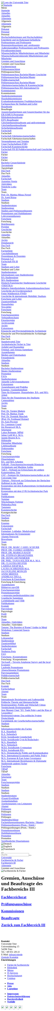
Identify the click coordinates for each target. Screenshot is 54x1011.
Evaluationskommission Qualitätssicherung (21, 101)
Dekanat (5, 29)
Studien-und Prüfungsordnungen (16, 210)
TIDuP (4, 769)
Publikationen (7, 496)
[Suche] (2, 852)
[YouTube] (12, 1008)
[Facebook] (3, 1008)
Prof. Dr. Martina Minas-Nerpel (16, 194)
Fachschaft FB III (9, 261)
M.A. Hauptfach (9, 742)
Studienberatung (9, 205)
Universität (6, 857)
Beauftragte (6, 106)
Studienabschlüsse (9, 819)
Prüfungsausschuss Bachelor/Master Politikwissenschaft (18, 78)
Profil (3, 614)
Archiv (4, 240)
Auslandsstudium (9, 801)
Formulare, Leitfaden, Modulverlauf (18, 531)
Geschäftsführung (9, 253)
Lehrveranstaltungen (11, 216)
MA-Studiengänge (10, 280)
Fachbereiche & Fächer (12, 860)
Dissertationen (8, 459)
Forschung (6, 219)
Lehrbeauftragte (8, 446)
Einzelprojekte (8, 320)
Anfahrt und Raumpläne (12, 347)
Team (3, 189)
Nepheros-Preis (8, 651)
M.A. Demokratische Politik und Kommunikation (24, 753)
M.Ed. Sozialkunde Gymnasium (16, 747)
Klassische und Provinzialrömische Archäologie (23, 331)
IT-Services (12, 973)
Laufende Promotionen (12, 667)
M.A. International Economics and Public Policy (24, 755)
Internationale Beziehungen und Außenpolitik (22, 699)
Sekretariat (6, 429)
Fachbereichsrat (8, 66)
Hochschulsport (14, 975)
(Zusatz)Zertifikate (10, 798)
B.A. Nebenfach (9, 734)
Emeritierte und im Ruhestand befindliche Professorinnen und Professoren (20, 41)
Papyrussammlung (10, 673)
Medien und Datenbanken (13, 355)
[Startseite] (14, 2)
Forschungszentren (10, 315)
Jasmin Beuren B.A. (10, 438)
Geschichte (6, 229)
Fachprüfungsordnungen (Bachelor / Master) (22, 822)
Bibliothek (12, 967)
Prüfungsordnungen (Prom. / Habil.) (18, 825)
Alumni (4, 691)
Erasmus (5, 523)
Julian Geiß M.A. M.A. (12, 435)
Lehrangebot (7, 638)
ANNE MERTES (9, 574)
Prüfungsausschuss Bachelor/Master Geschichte (23, 74)
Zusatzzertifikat (8, 643)
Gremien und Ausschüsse (13, 61)
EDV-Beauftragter (10, 120)
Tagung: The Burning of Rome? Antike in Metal (24, 627)
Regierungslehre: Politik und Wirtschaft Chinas (23, 705)
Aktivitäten (6, 184)
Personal (5, 32)
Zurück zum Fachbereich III (23, 925)
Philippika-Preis (8, 504)
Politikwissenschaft (10, 675)
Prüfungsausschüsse (10, 69)
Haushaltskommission (11, 98)
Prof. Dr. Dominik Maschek (14, 416)
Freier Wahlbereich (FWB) (14, 293)
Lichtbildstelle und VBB (12, 600)
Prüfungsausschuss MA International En (20, 88)
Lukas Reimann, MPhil (12, 432)
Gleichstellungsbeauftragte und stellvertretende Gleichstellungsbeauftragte (23, 124)
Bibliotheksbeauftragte (11, 117)
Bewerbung (6, 539)
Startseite (5, 10)
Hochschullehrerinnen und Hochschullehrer (21, 37)
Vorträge (5, 499)
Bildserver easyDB (10, 587)
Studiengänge (7, 208)
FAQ (3, 654)
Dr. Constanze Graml (11, 424)
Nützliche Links (8, 186)
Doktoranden (7, 448)
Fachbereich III (8, 863)
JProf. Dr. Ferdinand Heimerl (15, 419)
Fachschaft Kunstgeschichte (14, 146)
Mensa (10, 970)
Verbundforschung (10, 317)
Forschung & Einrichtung (13, 579)
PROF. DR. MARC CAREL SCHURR (20, 547)
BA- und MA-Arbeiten (12, 462)
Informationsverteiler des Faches (16, 729)
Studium (5, 200)
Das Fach (5, 170)
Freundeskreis (7, 357)
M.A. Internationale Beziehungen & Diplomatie (23, 761)
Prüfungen (6, 809)
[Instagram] (16, 1008)
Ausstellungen (8, 352)
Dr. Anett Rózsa (8, 197)
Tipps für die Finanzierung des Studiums (20, 397)
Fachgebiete (7, 251)
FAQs (4, 376)
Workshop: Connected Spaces (15, 630)
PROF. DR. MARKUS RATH (16, 552)
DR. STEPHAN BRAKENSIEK (17, 555)
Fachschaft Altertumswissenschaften (18, 136)
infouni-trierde (15, 954)
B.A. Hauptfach (8, 731)
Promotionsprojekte (10, 592)
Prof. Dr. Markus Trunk (12, 413)
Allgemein (6, 18)
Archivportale (7, 323)
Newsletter (6, 307)
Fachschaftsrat (8, 689)
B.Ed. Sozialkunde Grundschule (16, 737)
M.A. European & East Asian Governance (21, 758)
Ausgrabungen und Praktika (14, 387)
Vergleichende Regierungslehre (16, 707)
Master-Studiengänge (11, 371)
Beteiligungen (7, 224)
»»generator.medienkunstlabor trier (17, 595)
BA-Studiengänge (9, 277)
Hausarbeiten (7, 304)
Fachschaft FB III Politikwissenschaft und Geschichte (26, 149)
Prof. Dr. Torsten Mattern (13, 411)
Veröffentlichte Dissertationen (15, 841)
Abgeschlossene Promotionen (15, 670)
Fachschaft (6, 130)
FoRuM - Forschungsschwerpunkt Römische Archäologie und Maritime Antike (22, 465)
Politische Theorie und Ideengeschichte (19, 702)
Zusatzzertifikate (9, 301)
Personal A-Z (7, 259)
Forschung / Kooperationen (14, 657)
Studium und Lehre (10, 267)
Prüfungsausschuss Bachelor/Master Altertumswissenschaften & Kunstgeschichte (22, 84)
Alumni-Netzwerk (9, 536)
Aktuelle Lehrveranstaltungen (15, 381)
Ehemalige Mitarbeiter (11, 443)
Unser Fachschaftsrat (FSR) (14, 144)
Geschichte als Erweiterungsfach (16, 291)
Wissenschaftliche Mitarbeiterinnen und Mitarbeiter (25, 53)
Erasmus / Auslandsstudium (14, 389)
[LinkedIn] (20, 1008)
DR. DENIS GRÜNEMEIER (15, 558)
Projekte (5, 227)
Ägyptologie (7, 165)
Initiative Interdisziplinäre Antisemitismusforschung (25, 288)
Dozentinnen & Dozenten (13, 256)
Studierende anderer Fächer (14, 763)
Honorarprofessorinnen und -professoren (20, 45)
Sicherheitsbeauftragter (12, 128)
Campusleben (7, 400)
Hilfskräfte (6, 440)
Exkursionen (7, 328)
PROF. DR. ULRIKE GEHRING (17, 550)
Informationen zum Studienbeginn (17, 275)
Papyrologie (7, 608)
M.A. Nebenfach (9, 745)
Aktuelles (5, 13)
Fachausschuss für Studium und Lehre (19, 104)
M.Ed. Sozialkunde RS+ (12, 750)
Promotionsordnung (10, 830)
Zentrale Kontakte (9, 957)
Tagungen (6, 507)
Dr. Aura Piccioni (9, 421)
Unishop (11, 978)
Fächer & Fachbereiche (18, 965)
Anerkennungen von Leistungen (16, 803)
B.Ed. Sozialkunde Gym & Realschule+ (20, 739)
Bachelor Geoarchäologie (13, 162)
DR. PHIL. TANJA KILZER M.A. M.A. (21, 560)
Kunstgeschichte (9, 510)
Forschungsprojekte (10, 456)
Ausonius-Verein (9, 181)
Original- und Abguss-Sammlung (17, 349)
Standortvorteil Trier (10, 341)
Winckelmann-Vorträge (12, 502)
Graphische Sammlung (12, 598)
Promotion (6, 373)
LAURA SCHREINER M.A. (15, 568)
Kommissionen (8, 90)
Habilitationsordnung (11, 833)
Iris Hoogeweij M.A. (11, 427)
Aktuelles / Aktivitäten (11, 622)
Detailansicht (7, 243)
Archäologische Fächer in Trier (16, 344)
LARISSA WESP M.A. (12, 566)
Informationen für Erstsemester (15, 534)
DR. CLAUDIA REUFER (14, 563)
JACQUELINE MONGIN (14, 571)
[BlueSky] (8, 1008)
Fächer (4, 152)
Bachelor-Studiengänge (12, 368)
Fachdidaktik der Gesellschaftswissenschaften (22, 721)
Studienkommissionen (11, 96)
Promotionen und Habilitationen (16, 213)
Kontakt (5, 606)
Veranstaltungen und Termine (15, 141)
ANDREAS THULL (11, 576)
